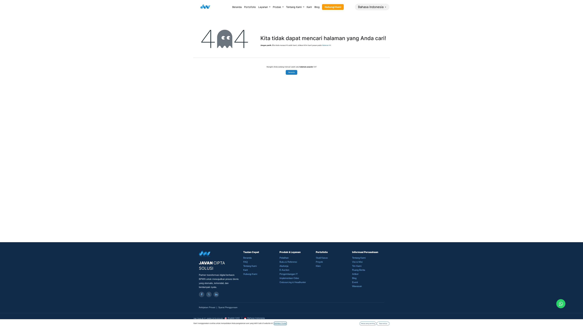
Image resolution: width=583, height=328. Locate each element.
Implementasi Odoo (289, 278)
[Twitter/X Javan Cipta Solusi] (209, 294)
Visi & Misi (357, 262)
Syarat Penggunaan (227, 307)
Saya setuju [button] (383, 323)
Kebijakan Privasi (207, 307)
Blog (354, 278)
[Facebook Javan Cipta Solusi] (201, 294)
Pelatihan (284, 257)
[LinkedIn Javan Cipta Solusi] (216, 294)
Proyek (319, 262)
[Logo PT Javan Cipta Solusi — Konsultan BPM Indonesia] (205, 7)
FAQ (245, 262)
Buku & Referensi (288, 262)
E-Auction (284, 270)
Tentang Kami (250, 266)
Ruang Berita (358, 270)
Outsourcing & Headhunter (293, 282)
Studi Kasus (322, 257)
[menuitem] (237, 7)
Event (355, 282)
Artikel (355, 274)
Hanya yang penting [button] (368, 323)
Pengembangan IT (289, 274)
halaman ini (326, 45)
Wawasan (357, 286)
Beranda (291, 72)
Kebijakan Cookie (280, 323)
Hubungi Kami (250, 274)
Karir (245, 270)
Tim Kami (356, 266)
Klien (318, 266)
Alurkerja (284, 266)
